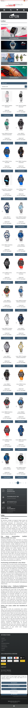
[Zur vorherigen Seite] (12, 483)
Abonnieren (15, 694)
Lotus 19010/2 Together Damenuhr (7, 106)
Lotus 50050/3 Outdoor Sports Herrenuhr (21, 468)
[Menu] (4, 10)
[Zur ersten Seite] (10, 483)
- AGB (2, 641)
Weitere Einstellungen (14, 691)
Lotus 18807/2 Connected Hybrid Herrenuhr (21, 134)
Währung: (3, 0)
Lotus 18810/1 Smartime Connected (7, 245)
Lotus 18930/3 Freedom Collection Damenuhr (21, 217)
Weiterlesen (4, 24)
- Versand (3, 648)
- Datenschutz (4, 645)
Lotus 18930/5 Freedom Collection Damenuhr (21, 301)
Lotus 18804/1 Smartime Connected (21, 162)
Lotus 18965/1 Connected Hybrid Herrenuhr (21, 329)
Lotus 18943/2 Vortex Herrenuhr (7, 162)
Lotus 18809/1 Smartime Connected (21, 440)
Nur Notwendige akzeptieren (14, 685)
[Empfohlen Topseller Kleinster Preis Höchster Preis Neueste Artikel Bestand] (14, 86)
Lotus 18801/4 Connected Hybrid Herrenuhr (7, 301)
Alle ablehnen (14, 689)
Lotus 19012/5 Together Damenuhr (21, 106)
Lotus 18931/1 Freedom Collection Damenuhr (21, 357)
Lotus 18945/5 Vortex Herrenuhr (7, 440)
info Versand (9, 111)
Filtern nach (4, 83)
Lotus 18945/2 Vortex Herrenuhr (21, 190)
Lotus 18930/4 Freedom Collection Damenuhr (7, 134)
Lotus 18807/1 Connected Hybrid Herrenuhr (7, 357)
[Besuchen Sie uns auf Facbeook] (18, 701)
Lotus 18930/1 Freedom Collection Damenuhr (7, 329)
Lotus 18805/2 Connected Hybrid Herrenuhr (7, 468)
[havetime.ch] (14, 5)
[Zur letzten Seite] (25, 483)
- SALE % (2, 650)
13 (15, 483)
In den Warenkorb (7, 115)
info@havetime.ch (7, 674)
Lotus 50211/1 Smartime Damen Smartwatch (7, 190)
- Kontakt (3, 638)
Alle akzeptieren (14, 682)
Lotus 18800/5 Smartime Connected (7, 412)
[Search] (11, 10)
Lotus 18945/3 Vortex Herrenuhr (21, 385)
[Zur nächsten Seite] (23, 483)
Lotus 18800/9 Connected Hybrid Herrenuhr (21, 412)
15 (20, 483)
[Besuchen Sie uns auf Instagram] (19, 701)
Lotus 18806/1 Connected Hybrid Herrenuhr (7, 385)
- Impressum (3, 639)
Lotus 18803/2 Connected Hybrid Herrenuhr (21, 245)
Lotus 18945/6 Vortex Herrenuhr (7, 273)
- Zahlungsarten (4, 646)
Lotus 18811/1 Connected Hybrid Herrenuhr (7, 217)
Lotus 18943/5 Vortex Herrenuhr (21, 273)
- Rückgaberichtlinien (5, 643)
